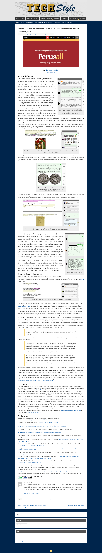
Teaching (22, 22)
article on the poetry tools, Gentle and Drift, (71, 410)
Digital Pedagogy (29, 22)
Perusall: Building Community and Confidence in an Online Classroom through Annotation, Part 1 (32, 506)
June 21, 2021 (30, 34)
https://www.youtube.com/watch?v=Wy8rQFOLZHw (29, 454)
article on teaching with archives (33, 412)
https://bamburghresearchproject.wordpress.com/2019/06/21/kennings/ (34, 419)
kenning (82, 279)
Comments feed (19, 539)
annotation (25, 499)
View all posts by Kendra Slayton (32, 493)
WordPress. (56, 548)
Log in (17, 535)
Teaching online (50, 499)
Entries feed (19, 537)
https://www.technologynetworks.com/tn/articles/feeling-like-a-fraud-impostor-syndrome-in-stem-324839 (42, 426)
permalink (62, 499)
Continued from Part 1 (51, 72)
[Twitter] (51, 551)
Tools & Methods (49, 34)
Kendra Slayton (23, 34)
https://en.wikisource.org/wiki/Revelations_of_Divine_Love (31, 445)
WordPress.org (19, 541)
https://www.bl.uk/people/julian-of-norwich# (48, 422)
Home (17, 22)
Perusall (45, 499)
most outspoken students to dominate (35, 389)
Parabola (51, 548)
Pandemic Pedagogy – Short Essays (76, 505)
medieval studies (39, 499)
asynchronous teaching (31, 499)
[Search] (84, 514)
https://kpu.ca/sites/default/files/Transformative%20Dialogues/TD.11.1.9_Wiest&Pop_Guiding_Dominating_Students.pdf (45, 471)
